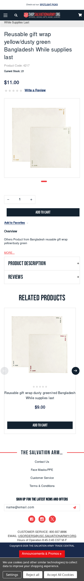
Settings (12, 575)
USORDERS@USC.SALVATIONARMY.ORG (47, 536)
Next (76, 371)
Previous (4, 371)
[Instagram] (42, 519)
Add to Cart (40, 425)
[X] (52, 519)
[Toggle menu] (5, 15)
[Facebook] (31, 519)
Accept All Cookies (60, 575)
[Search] (16, 15)
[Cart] (80, 14)
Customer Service (42, 478)
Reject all (32, 575)
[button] (42, 263)
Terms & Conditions (42, 486)
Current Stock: (14, 71)
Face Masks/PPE (42, 470)
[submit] (74, 507)
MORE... (9, 253)
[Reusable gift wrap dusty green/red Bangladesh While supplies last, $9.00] (40, 344)
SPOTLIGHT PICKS (49, 5)
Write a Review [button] (35, 90)
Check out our (42, 5)
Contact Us (42, 462)
